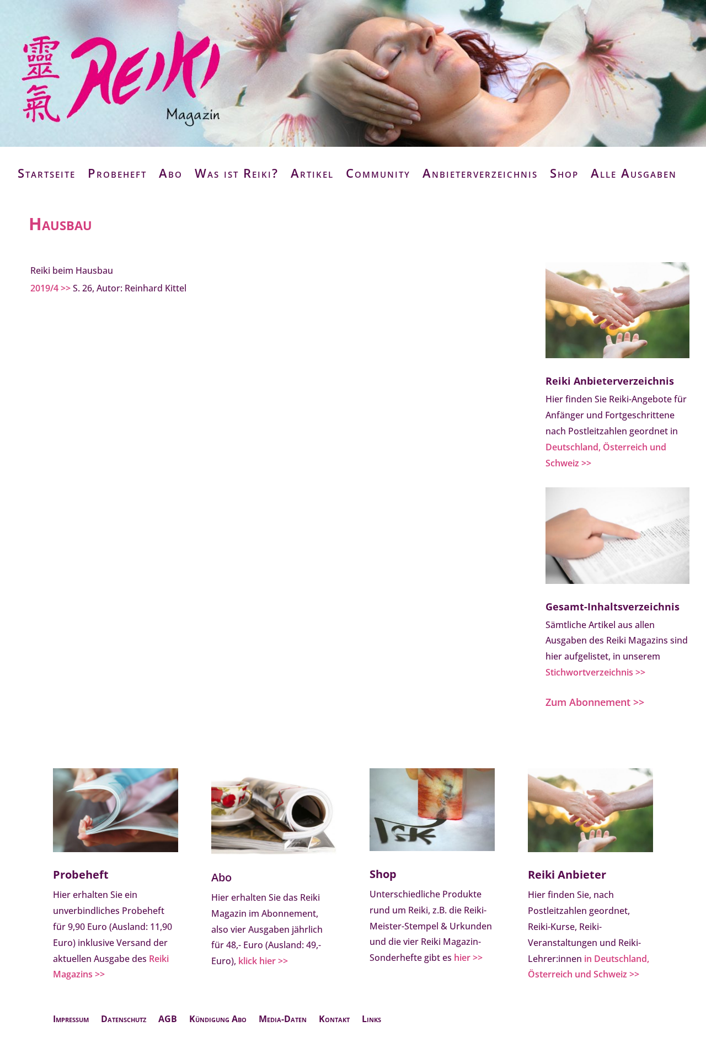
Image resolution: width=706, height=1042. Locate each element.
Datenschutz (123, 1020)
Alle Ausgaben (634, 173)
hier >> (468, 957)
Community (378, 173)
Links (371, 1020)
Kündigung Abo (218, 1020)
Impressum (71, 1020)
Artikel (312, 173)
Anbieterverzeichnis (480, 173)
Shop (564, 173)
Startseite (47, 173)
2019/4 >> (50, 288)
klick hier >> (263, 961)
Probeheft (117, 173)
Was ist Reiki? (237, 173)
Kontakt (334, 1020)
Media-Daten (283, 1020)
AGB (167, 1020)
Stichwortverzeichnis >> (595, 672)
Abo (171, 173)
